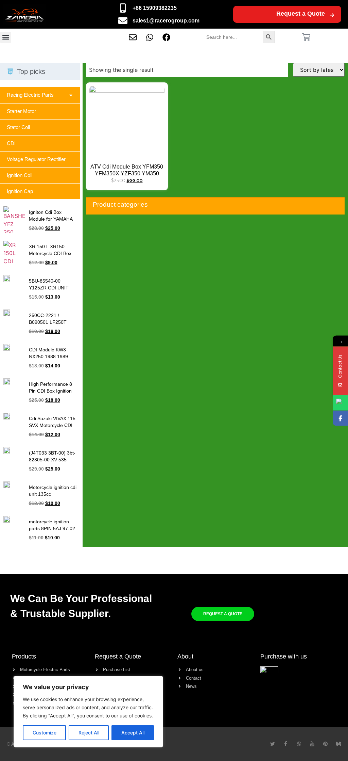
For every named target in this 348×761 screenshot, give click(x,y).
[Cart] (306, 37)
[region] (88, 711)
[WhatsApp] (340, 402)
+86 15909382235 (155, 8)
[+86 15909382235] (122, 8)
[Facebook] (340, 418)
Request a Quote (300, 13)
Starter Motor (21, 111)
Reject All (89, 732)
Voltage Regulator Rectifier (36, 159)
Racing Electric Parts (30, 95)
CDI (11, 143)
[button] (5, 37)
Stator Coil (18, 127)
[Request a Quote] (332, 15)
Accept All (132, 732)
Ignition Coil (19, 175)
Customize (44, 732)
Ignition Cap (20, 191)
